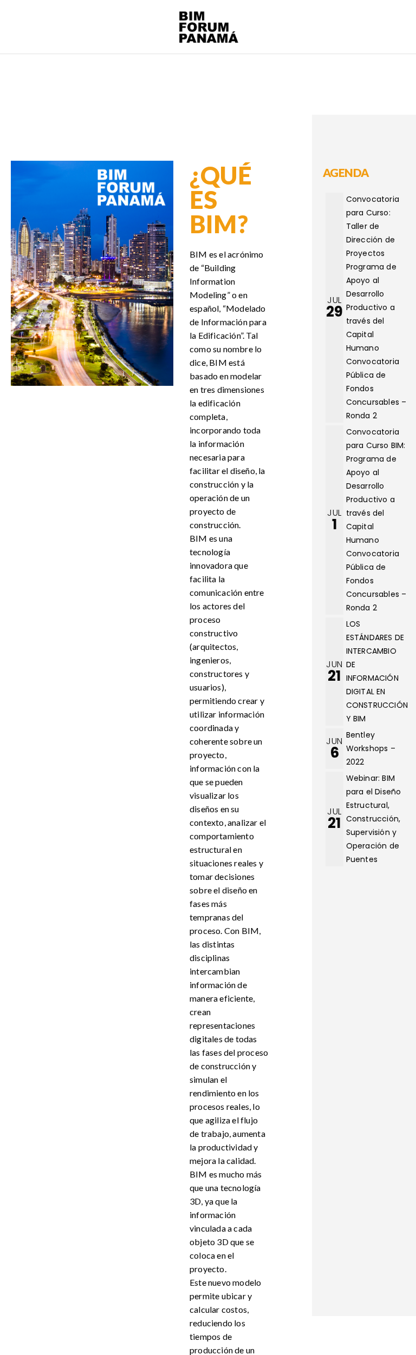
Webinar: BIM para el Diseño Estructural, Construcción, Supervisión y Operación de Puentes (373, 819)
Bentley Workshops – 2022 (370, 748)
